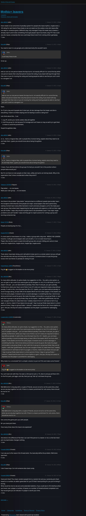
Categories (10, 510)
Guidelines (18, 510)
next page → (4, 500)
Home (3, 510)
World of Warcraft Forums (8, 2)
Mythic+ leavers (12, 11)
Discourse (12, 515)
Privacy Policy (40, 510)
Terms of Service (29, 510)
